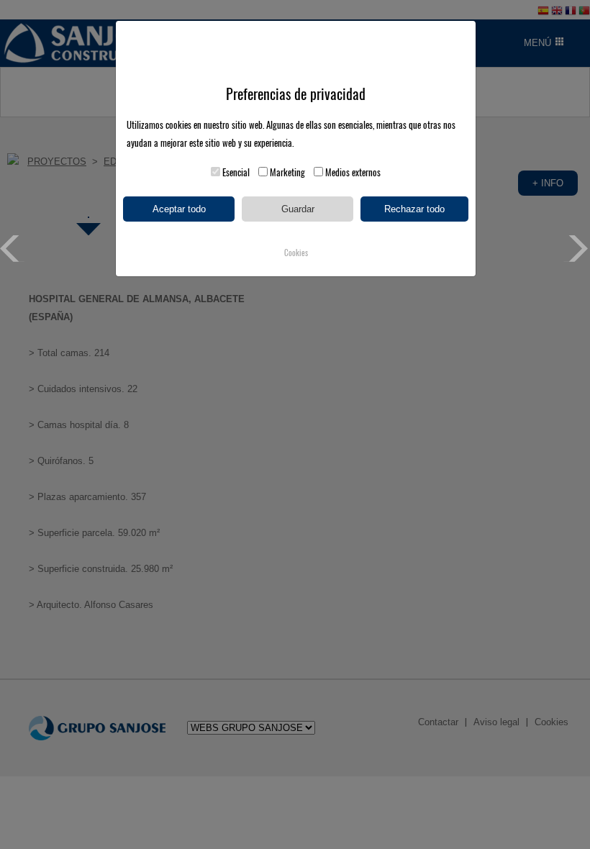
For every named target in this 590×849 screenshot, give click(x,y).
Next (576, 248)
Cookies (296, 253)
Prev (13, 248)
